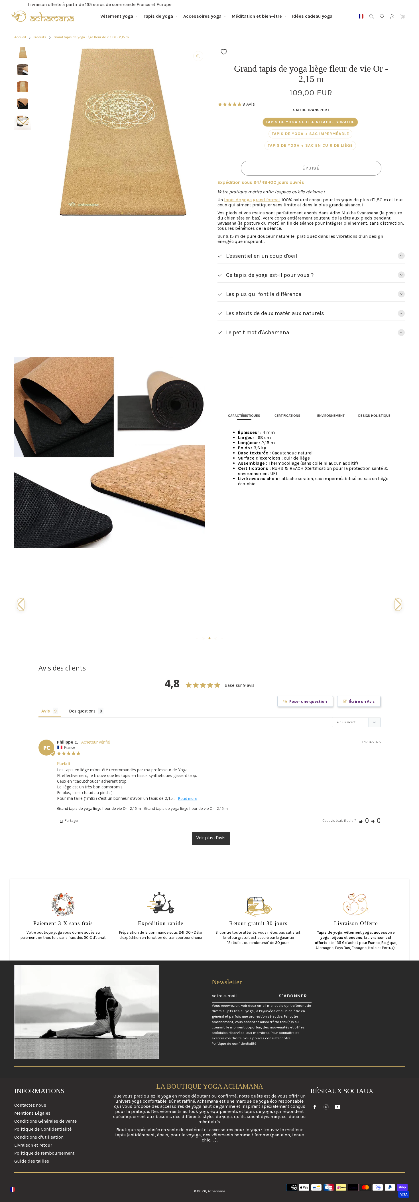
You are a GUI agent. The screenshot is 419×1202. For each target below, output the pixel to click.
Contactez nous (30, 1105)
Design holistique (374, 416)
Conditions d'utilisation (39, 1137)
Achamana (216, 1191)
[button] (23, 121)
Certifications (287, 416)
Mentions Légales (32, 1113)
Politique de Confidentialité (43, 1129)
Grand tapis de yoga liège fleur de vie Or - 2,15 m (99, 808)
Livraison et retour (33, 1145)
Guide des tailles (31, 1161)
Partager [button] (71, 820)
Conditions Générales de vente (45, 1121)
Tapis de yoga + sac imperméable (310, 133)
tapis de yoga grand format (252, 199)
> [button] (211, 838)
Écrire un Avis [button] (362, 701)
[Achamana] (42, 16)
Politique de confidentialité (234, 1043)
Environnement (331, 416)
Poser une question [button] (308, 701)
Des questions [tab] (82, 711)
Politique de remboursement (44, 1153)
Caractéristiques (244, 416)
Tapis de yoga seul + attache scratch (310, 122)
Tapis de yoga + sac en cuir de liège (310, 145)
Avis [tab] (45, 711)
